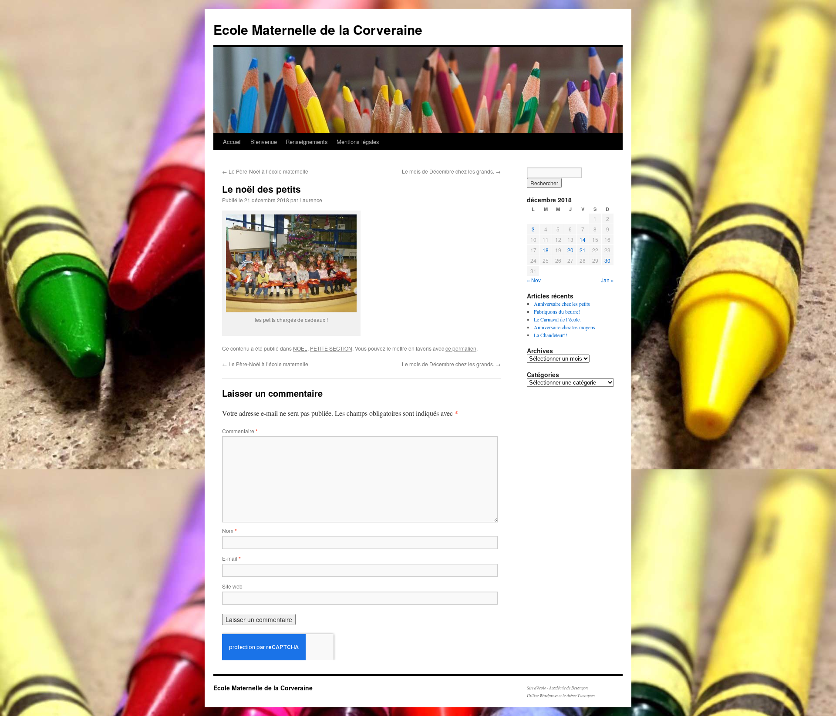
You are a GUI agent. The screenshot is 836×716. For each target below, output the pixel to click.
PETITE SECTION (331, 348)
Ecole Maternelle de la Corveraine (317, 29)
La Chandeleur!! (550, 334)
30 (607, 260)
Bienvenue (263, 141)
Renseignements (307, 141)
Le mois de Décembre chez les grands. (451, 171)
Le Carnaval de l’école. (557, 319)
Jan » (607, 280)
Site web (232, 586)
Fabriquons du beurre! (557, 311)
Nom (229, 530)
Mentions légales (358, 141)
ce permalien (460, 348)
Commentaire (240, 431)
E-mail (231, 558)
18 (546, 250)
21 (583, 250)
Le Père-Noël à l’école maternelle (265, 171)
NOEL (300, 348)
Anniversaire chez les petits (562, 303)
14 (583, 239)
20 (570, 250)
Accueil (232, 141)
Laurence (311, 200)
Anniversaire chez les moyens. (565, 327)
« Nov (534, 280)
